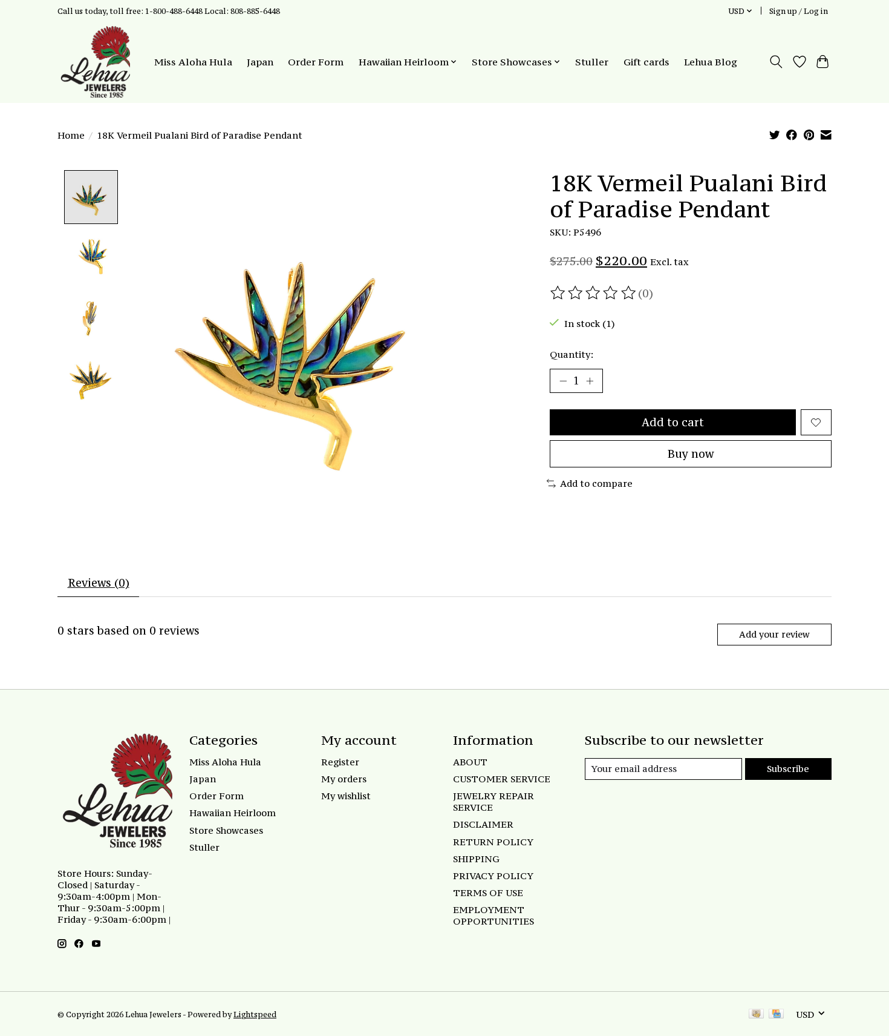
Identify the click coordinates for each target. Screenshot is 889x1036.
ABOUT (470, 762)
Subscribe (788, 768)
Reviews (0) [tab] (98, 583)
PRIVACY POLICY (493, 876)
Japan (260, 62)
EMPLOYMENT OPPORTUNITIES (493, 915)
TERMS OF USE (488, 893)
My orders (343, 779)
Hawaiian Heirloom (232, 813)
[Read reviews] (594, 293)
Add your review (774, 634)
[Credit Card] (776, 1014)
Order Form (316, 62)
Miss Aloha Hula (193, 62)
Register (340, 762)
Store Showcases (226, 830)
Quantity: (571, 354)
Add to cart (673, 422)
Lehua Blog (710, 62)
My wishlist (346, 796)
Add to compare (596, 483)
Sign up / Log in (798, 11)
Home (71, 135)
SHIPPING (476, 859)
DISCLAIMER (483, 824)
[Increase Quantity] (589, 380)
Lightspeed (254, 1014)
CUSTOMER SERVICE (501, 779)
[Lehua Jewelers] (93, 61)
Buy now (691, 454)
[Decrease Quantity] (563, 380)
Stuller (591, 62)
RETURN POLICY (493, 842)
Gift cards (646, 62)
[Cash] (756, 1014)
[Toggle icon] (776, 62)
